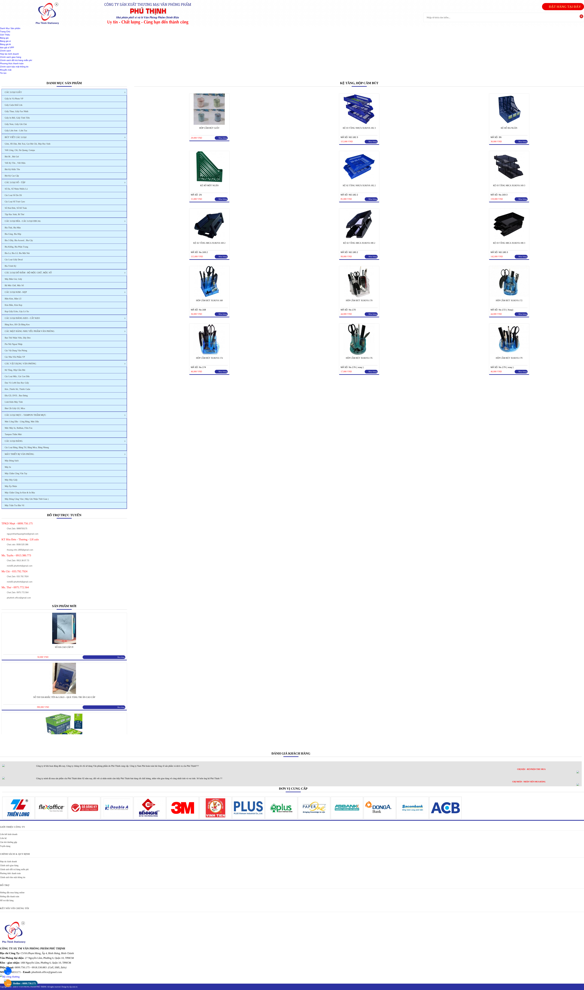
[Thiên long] (18, 818)
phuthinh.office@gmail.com (19, 598)
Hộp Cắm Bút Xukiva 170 (359, 300)
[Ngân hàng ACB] (445, 818)
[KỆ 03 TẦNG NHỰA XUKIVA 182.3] (359, 124)
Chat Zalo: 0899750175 (17, 528)
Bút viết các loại (15, 137)
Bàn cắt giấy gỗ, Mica (15, 408)
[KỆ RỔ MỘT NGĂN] (209, 181)
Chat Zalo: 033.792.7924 (17, 576)
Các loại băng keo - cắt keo (22, 318)
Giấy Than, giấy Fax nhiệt (16, 111)
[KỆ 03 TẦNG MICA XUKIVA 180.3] (509, 239)
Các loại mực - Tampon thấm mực (25, 415)
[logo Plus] (248, 818)
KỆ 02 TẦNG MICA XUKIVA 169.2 (209, 243)
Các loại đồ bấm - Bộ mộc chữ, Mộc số (28, 272)
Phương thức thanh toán (12, 63)
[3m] (183, 818)
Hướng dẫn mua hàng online (12, 892)
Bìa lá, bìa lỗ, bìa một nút (17, 253)
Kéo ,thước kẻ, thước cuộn (17, 389)
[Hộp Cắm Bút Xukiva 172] (509, 296)
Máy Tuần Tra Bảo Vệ (14, 505)
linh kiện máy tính (14, 402)
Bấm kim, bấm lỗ (13, 299)
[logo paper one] (314, 818)
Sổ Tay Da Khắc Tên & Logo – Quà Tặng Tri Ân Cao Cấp (64, 697)
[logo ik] (281, 818)
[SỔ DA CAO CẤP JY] (64, 643)
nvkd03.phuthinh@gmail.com (19, 582)
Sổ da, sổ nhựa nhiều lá (16, 189)
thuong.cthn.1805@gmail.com (20, 550)
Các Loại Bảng (14, 441)
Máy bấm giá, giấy (13, 279)
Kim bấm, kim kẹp (13, 305)
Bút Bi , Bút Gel (12, 156)
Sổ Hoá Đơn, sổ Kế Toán (16, 208)
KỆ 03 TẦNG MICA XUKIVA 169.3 (509, 185)
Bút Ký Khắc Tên (12, 169)
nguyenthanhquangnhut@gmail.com (22, 534)
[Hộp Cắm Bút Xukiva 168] (209, 296)
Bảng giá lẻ (5, 44)
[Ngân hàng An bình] (347, 818)
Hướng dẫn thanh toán (9, 896)
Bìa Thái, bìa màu (13, 228)
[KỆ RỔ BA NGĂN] (509, 124)
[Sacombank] (412, 818)
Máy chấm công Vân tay (16, 473)
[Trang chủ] (48, 25)
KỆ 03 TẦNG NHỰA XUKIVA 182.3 (359, 128)
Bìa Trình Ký (10, 266)
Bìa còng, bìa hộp (13, 234)
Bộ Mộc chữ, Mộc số (14, 285)
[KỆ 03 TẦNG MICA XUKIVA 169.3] (509, 181)
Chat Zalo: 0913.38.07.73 (18, 560)
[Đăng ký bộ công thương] (84, 818)
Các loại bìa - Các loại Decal (23, 221)
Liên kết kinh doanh (8, 834)
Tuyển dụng (5, 846)
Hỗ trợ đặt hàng (7, 900)
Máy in (8, 467)
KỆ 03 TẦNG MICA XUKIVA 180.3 (509, 243)
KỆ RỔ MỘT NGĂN (209, 185)
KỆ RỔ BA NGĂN (509, 128)
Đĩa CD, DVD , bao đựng (16, 395)
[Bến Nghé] (150, 818)
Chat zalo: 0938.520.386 (17, 544)
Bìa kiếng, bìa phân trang (16, 247)
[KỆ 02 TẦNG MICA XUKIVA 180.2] (359, 239)
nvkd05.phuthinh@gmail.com (19, 566)
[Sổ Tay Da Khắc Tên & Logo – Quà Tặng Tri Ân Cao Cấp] (64, 693)
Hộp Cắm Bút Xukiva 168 (209, 300)
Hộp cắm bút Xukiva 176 (359, 358)
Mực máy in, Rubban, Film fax (18, 428)
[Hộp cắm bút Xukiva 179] (509, 354)
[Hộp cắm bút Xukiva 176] (359, 354)
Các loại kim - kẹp (16, 292)
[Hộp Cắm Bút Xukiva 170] (359, 296)
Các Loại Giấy (13, 92)
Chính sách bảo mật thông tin (14, 66)
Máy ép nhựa (11, 486)
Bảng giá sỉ (5, 41)
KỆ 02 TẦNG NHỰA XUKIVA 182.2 (359, 185)
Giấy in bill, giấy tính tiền (17, 118)
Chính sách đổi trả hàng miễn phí (16, 60)
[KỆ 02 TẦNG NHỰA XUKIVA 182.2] (359, 181)
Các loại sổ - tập (15, 182)
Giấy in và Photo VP (14, 99)
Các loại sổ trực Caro (15, 201)
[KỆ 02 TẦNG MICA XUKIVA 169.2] (209, 239)
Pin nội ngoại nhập (13, 344)
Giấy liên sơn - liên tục (16, 130)
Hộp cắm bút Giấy (209, 128)
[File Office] (51, 818)
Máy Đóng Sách (12, 461)
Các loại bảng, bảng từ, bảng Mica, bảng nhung (27, 447)
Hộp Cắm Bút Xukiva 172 (509, 300)
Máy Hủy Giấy (11, 480)
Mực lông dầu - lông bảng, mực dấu (22, 421)
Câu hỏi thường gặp (8, 842)
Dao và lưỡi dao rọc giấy (17, 383)
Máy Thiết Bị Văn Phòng (19, 454)
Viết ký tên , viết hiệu (15, 163)
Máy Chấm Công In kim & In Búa (20, 493)
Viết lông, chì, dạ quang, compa (20, 150)
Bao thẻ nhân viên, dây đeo (18, 338)
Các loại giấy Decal (14, 259)
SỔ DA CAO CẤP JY (64, 647)
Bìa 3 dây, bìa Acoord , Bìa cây (19, 240)
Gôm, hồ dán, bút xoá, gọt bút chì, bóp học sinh (27, 144)
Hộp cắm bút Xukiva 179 (509, 358)
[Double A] (117, 818)
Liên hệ (3, 838)
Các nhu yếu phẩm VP (15, 357)
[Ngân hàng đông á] (380, 818)
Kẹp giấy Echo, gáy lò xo (17, 311)
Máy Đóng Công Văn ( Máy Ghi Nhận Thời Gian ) (27, 499)
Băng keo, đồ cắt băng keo (17, 324)
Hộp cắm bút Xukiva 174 (209, 358)
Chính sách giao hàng (10, 57)
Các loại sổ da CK (13, 195)
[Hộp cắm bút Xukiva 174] (209, 354)
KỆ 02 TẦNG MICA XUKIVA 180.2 (359, 243)
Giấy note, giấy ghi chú (16, 124)
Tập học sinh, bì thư (14, 214)
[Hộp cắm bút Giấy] (209, 124)
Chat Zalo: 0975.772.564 (17, 592)
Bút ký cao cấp (12, 176)
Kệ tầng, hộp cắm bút (15, 370)
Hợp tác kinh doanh (9, 54)
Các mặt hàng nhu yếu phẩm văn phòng (29, 331)
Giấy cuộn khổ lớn (13, 105)
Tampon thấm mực (13, 434)
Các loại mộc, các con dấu (17, 376)
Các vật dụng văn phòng (16, 350)
